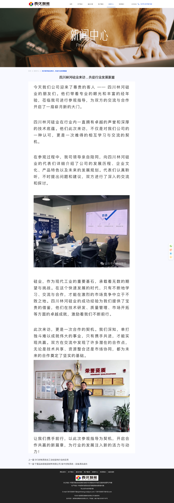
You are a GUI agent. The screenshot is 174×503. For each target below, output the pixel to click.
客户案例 (87, 472)
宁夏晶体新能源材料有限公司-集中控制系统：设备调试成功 (61, 464)
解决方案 (79, 472)
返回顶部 (111, 472)
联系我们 (103, 472)
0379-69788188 (146, 4)
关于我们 (71, 472)
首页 (29, 71)
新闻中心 (37, 71)
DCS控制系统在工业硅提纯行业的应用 (52, 459)
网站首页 (63, 472)
